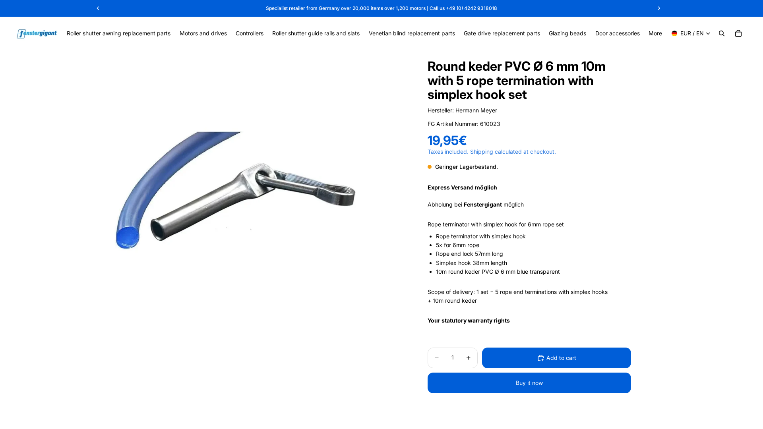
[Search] (721, 33)
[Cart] (738, 33)
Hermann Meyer (476, 110)
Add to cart (561, 357)
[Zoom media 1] (233, 192)
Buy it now (529, 382)
